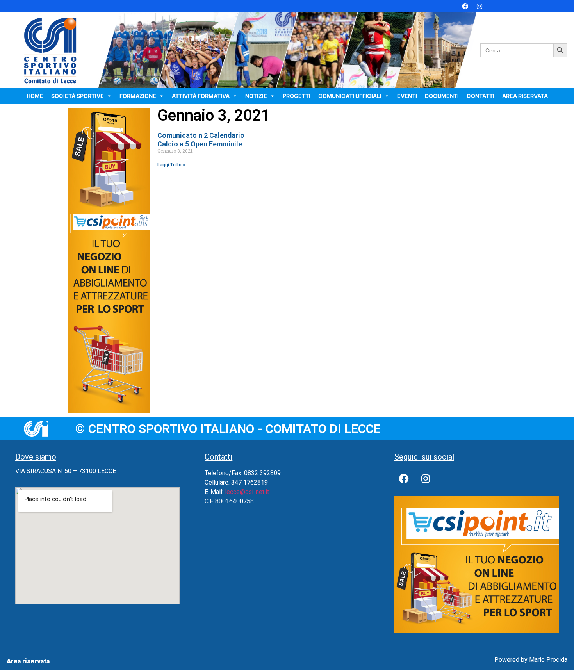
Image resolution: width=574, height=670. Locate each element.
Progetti (296, 96)
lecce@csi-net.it (247, 491)
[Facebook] (465, 6)
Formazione (137, 96)
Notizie (256, 96)
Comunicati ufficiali (349, 96)
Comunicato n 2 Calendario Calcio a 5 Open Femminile (200, 139)
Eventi (407, 96)
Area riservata (525, 96)
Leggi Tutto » (171, 165)
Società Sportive (77, 96)
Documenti (442, 96)
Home (35, 96)
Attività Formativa (201, 96)
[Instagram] (479, 6)
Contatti (480, 96)
